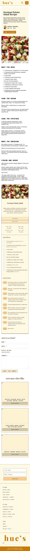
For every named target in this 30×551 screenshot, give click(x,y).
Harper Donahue (13, 26)
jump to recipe (10, 32)
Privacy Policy (7, 528)
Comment (4, 355)
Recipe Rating (6, 350)
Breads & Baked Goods (9, 514)
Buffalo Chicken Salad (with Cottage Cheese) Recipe (15, 400)
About (4, 523)
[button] (5, 38)
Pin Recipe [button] (15, 218)
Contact (5, 526)
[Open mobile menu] (26, 2)
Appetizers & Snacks (8, 499)
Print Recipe (15, 221)
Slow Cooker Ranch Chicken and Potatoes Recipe (15, 426)
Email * (4, 346)
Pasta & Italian (7, 516)
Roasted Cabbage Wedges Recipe (15, 451)
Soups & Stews (7, 511)
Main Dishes (15, 403)
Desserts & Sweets (8, 506)
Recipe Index (6, 489)
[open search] (22, 3)
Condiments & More (8, 509)
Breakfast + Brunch (8, 497)
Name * (3, 342)
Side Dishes (15, 454)
